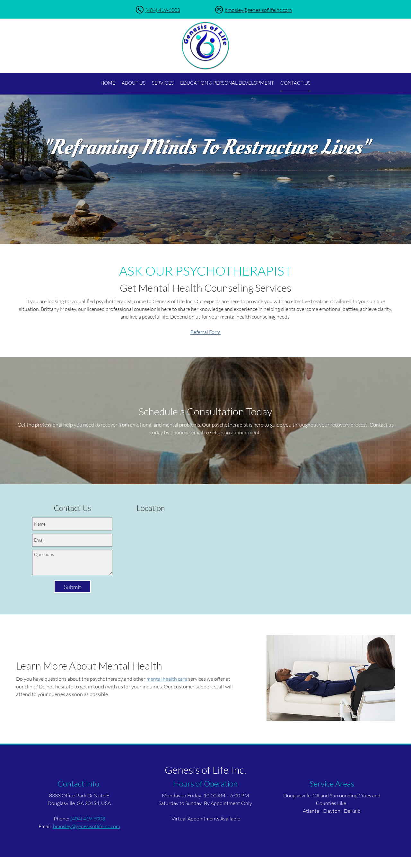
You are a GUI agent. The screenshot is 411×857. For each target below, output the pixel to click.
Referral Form (205, 332)
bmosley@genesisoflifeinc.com (258, 10)
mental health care (166, 679)
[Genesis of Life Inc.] (205, 46)
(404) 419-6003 (162, 10)
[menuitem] (107, 83)
